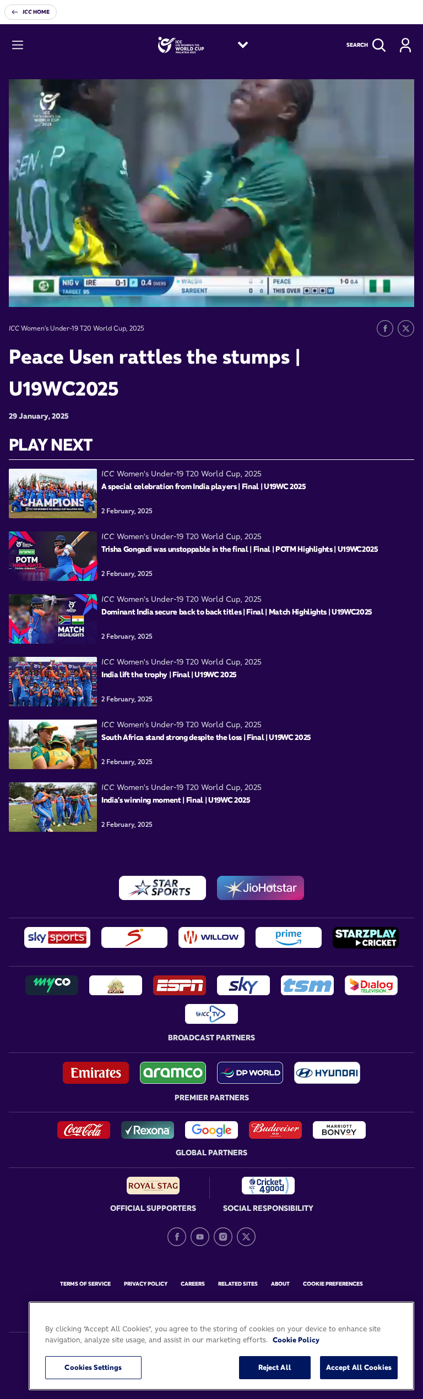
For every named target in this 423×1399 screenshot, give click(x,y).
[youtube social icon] (200, 1236)
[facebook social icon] (176, 1236)
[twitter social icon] (246, 1236)
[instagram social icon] (223, 1236)
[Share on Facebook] (385, 328)
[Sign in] (405, 45)
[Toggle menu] (17, 45)
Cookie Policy (296, 1339)
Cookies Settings (93, 1367)
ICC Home (36, 11)
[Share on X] (406, 328)
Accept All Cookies (359, 1367)
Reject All (274, 1367)
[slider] (136, 300)
